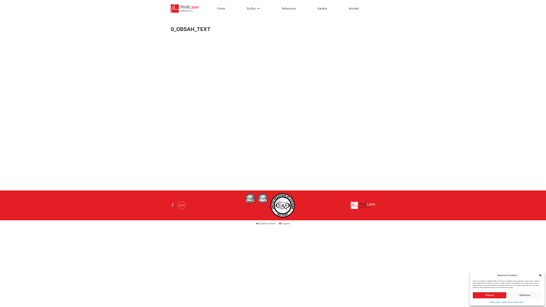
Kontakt (354, 8)
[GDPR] (181, 205)
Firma (221, 8)
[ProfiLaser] (174, 205)
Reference (289, 8)
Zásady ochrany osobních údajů (512, 302)
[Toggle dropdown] (258, 8)
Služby (251, 8)
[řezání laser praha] (250, 198)
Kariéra (322, 8)
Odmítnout (524, 295)
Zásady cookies (495, 302)
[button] (540, 275)
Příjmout (489, 295)
